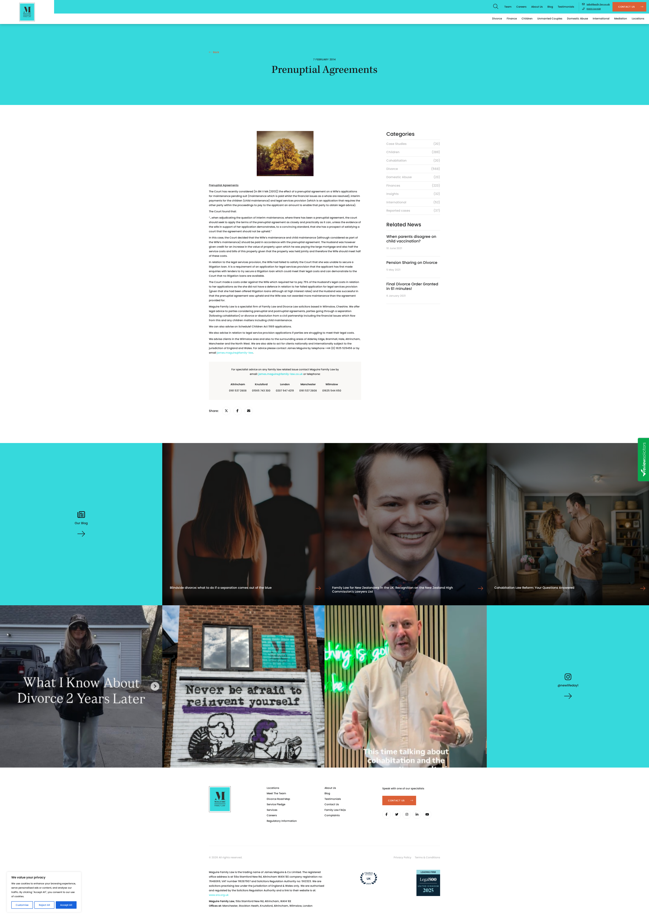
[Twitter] (396, 814)
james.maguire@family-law (235, 352)
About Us (537, 6)
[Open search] (496, 7)
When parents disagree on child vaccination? (411, 239)
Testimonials (566, 6)
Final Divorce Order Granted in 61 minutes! (412, 286)
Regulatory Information (282, 821)
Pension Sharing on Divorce (411, 262)
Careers (521, 6)
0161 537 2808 (238, 390)
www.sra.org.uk (219, 895)
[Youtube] (427, 814)
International (601, 18)
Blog (550, 6)
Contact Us (331, 804)
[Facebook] (386, 814)
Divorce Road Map (278, 799)
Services (272, 810)
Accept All (66, 905)
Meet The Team (276, 793)
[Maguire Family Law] (27, 12)
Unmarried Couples (549, 18)
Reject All (44, 905)
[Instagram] (407, 814)
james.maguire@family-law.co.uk (280, 374)
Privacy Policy (402, 857)
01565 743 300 (261, 390)
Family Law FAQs (335, 810)
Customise (22, 905)
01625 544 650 (594, 8)
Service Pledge (276, 804)
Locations (638, 18)
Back (216, 52)
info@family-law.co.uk (598, 4)
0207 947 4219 (285, 390)
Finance (512, 18)
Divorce (497, 18)
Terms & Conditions (427, 857)
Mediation (620, 18)
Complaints (332, 815)
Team (508, 6)
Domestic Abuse (577, 18)
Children (527, 18)
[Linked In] (417, 814)
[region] (44, 892)
